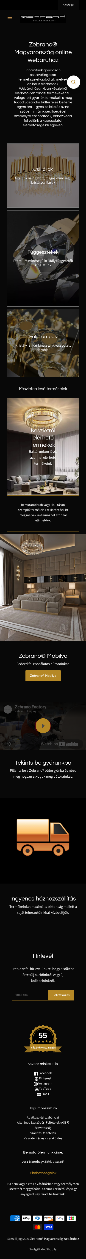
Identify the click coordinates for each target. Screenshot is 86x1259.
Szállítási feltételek (43, 1133)
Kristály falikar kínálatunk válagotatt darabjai (43, 347)
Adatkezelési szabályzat (43, 1117)
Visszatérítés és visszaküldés (43, 1138)
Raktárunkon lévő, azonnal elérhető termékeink (43, 457)
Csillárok (43, 169)
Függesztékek (43, 252)
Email (45, 1094)
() (69, 5)
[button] (73, 82)
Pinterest (44, 1078)
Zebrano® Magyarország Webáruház (54, 1239)
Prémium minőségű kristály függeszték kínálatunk (43, 263)
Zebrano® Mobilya (43, 676)
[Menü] (9, 19)
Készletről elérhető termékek (43, 438)
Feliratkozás (61, 995)
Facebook (45, 1073)
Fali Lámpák (43, 336)
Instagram (45, 1083)
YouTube (45, 1088)
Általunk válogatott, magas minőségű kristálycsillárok (43, 180)
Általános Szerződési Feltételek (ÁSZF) (43, 1122)
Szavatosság (43, 1128)
